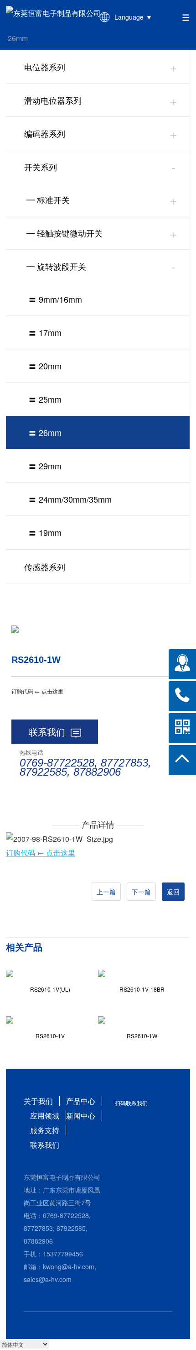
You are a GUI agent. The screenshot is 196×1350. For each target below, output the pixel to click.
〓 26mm (45, 432)
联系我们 (47, 731)
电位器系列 (44, 67)
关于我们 (38, 1101)
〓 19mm (45, 532)
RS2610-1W (142, 1036)
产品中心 (80, 1101)
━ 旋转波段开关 (56, 266)
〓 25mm (45, 399)
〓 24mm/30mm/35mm (70, 499)
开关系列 (40, 167)
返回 (173, 891)
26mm (18, 38)
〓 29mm (45, 466)
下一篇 (141, 891)
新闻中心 (80, 1115)
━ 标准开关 (48, 199)
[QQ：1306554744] (182, 663)
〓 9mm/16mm (55, 299)
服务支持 (44, 1130)
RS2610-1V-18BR (142, 989)
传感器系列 (44, 567)
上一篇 (106, 891)
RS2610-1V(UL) (50, 989)
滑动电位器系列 (53, 100)
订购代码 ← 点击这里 (40, 852)
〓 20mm (45, 366)
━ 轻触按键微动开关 (64, 233)
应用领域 (44, 1115)
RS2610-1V (50, 1036)
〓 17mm (45, 332)
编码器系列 (44, 133)
